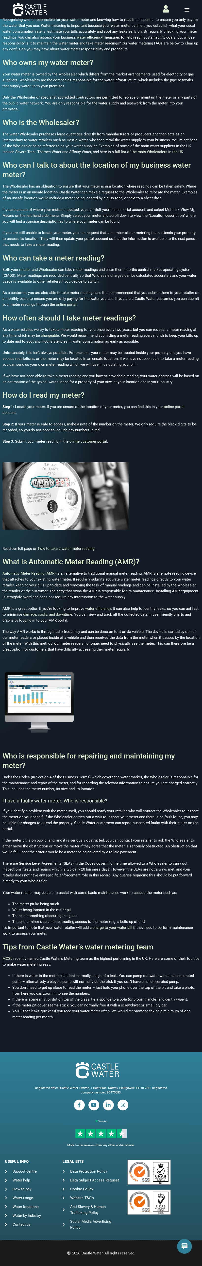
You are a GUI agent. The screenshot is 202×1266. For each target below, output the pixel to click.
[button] (187, 10)
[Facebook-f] (79, 1105)
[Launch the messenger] (184, 1246)
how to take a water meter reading (66, 548)
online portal (66, 304)
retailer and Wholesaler (38, 269)
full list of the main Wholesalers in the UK (149, 152)
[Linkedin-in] (108, 1105)
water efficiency (90, 37)
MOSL (7, 958)
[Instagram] (123, 1105)
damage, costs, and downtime (47, 614)
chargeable (50, 335)
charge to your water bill (112, 927)
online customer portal (88, 441)
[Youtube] (93, 1105)
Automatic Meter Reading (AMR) (29, 573)
